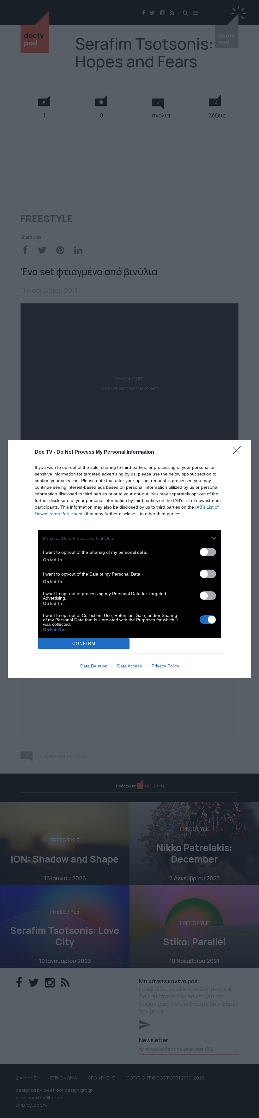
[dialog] (129, 559)
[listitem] (129, 538)
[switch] (208, 552)
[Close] (239, 452)
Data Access (129, 665)
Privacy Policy (165, 665)
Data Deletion (93, 665)
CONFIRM (84, 643)
